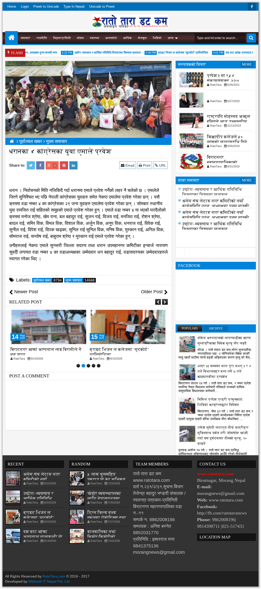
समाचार (25, 38)
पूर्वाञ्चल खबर (47, 280)
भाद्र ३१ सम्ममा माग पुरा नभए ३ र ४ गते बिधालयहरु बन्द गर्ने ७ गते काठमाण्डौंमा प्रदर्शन (225, 371)
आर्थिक (127, 38)
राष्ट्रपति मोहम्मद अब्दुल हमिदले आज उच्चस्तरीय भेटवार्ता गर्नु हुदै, (228, 121)
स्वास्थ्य (94, 38)
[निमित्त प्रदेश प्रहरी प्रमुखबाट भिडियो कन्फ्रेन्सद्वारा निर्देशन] (187, 405)
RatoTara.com (54, 576)
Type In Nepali (74, 6)
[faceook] (216, 253)
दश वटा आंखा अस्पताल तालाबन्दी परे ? (42, 536)
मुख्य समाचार (80, 280)
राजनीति (41, 38)
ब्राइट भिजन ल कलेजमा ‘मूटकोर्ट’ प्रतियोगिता (177, 52)
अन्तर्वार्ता (111, 38)
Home (11, 6)
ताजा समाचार (188, 180)
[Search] (251, 38)
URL (162, 165)
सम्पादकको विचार (192, 64)
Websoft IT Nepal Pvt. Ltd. (49, 581)
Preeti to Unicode (46, 6)
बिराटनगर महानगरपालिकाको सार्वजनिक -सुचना (222, 162)
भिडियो (157, 38)
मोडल (80, 38)
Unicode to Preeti (102, 6)
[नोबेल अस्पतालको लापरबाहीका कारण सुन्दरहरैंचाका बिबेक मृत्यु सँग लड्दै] (187, 344)
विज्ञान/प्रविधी (62, 38)
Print (146, 165)
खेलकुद (142, 38)
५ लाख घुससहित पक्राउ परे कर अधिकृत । (106, 479)
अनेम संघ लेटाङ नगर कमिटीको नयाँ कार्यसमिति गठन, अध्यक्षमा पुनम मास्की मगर (215, 206)
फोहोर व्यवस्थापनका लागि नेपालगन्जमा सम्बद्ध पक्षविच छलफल (107, 498)
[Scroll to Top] (253, 581)
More (247, 64)
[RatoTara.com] (11, 37)
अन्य (171, 38)
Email (129, 165)
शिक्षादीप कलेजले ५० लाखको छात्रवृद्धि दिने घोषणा (227, 142)
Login (25, 6)
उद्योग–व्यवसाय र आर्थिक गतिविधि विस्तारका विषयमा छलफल (102, 52)
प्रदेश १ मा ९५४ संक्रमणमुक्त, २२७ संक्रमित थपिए (223, 80)
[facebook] (252, 7)
